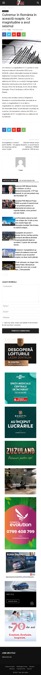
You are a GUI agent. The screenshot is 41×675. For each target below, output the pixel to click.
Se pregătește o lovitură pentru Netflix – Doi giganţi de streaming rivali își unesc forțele (11, 146)
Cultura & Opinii (10, 666)
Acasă (4, 8)
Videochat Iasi (7, 657)
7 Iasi (9, 29)
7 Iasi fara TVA (21, 669)
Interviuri (12, 669)
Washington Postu (22, 666)
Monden (31, 666)
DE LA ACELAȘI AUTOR (27, 180)
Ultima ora (11, 8)
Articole (29, 669)
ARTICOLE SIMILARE (10, 180)
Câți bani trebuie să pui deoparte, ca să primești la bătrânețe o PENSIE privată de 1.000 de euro (30, 146)
